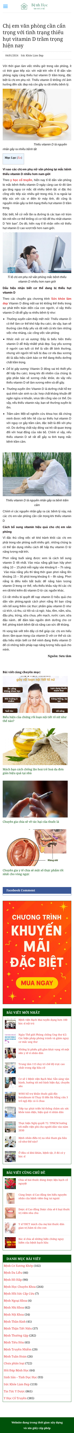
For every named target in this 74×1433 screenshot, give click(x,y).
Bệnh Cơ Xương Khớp (18, 1266)
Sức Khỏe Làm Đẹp (32, 55)
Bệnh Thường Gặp (16, 1335)
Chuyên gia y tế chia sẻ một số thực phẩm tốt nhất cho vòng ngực (33, 872)
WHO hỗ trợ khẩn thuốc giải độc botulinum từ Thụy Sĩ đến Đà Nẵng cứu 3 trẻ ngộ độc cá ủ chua (43, 1097)
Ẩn (19, 157)
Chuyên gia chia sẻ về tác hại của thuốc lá (31, 822)
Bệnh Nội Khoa (14, 1314)
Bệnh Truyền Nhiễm (17, 1349)
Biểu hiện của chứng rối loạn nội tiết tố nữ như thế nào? (34, 719)
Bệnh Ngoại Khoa (15, 1301)
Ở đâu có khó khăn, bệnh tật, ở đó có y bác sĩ (41, 1154)
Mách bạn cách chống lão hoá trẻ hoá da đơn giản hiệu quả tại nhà (33, 771)
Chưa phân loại (14, 1363)
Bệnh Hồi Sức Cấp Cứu (19, 1294)
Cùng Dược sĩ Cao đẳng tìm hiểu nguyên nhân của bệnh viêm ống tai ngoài (42, 1196)
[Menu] (5, 6)
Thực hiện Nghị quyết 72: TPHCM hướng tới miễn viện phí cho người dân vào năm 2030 (43, 1126)
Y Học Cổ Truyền (15, 1398)
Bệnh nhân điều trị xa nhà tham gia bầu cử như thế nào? (42, 1139)
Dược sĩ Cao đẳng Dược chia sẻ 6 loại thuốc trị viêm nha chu (44, 1211)
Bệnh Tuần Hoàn (15, 1356)
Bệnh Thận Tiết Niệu (18, 1328)
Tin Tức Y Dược (14, 1391)
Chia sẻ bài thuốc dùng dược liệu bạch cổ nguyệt (43, 1181)
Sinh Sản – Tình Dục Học (20, 1377)
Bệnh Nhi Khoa (14, 1307)
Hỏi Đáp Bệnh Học (16, 1370)
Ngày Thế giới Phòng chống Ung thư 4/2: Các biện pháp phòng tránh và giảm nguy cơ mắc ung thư (43, 1038)
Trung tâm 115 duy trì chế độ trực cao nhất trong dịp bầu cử (41, 1065)
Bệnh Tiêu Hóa (14, 1342)
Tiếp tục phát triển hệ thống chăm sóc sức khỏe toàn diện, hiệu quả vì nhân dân (43, 1110)
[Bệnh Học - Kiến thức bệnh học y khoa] (37, 6)
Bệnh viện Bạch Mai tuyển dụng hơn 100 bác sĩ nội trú (42, 1021)
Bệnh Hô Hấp (13, 1280)
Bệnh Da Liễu (13, 1273)
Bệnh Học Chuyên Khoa (20, 1287)
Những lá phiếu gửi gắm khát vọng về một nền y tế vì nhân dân (43, 1051)
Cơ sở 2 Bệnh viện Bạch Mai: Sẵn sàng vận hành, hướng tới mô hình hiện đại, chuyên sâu (44, 1082)
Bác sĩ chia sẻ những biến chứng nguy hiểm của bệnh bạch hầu (41, 1240)
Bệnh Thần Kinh (15, 1322)
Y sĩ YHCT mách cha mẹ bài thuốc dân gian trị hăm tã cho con (41, 1225)
